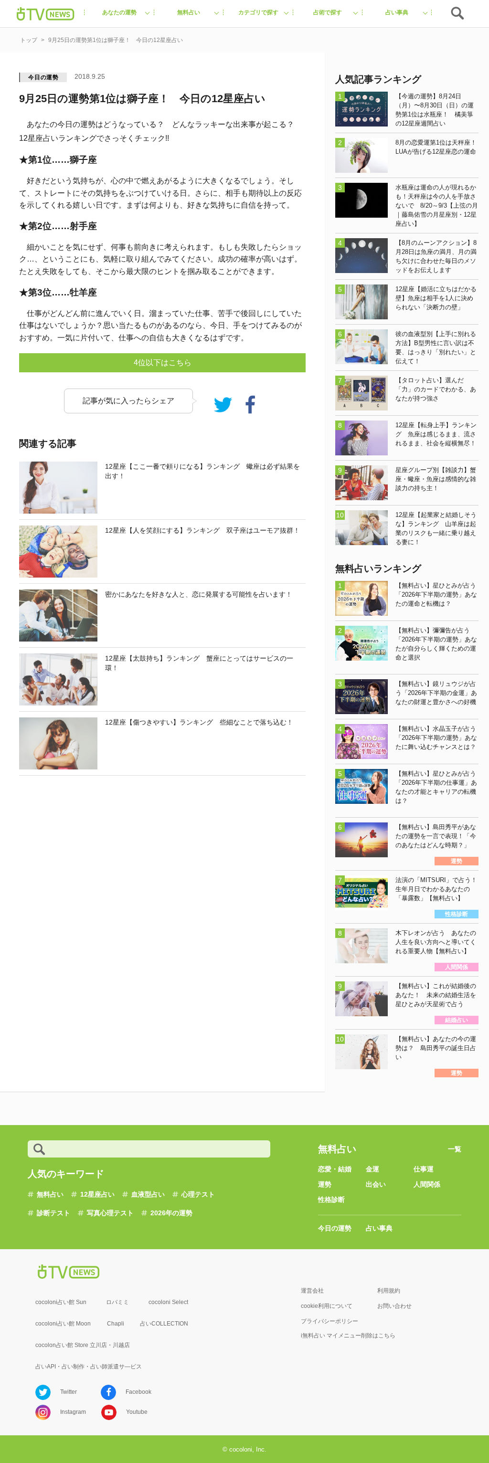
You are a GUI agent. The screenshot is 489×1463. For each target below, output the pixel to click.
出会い (376, 1184)
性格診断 (331, 1199)
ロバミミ (117, 1302)
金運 (372, 1169)
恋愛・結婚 (334, 1169)
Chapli (115, 1323)
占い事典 (379, 1228)
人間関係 (427, 1184)
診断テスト (53, 1213)
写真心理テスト (110, 1213)
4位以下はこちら (162, 362)
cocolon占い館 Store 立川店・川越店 (82, 1345)
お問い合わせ (394, 1306)
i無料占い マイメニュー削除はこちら (348, 1335)
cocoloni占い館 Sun (60, 1302)
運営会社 (312, 1290)
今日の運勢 (43, 77)
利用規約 (388, 1290)
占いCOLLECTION (164, 1323)
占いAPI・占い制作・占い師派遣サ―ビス (88, 1366)
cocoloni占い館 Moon (63, 1323)
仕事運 (424, 1169)
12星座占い (97, 1194)
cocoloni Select (168, 1302)
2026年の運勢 (171, 1213)
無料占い (50, 1194)
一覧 (454, 1149)
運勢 (324, 1184)
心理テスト (198, 1194)
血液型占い (148, 1194)
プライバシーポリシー (329, 1321)
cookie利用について (326, 1306)
